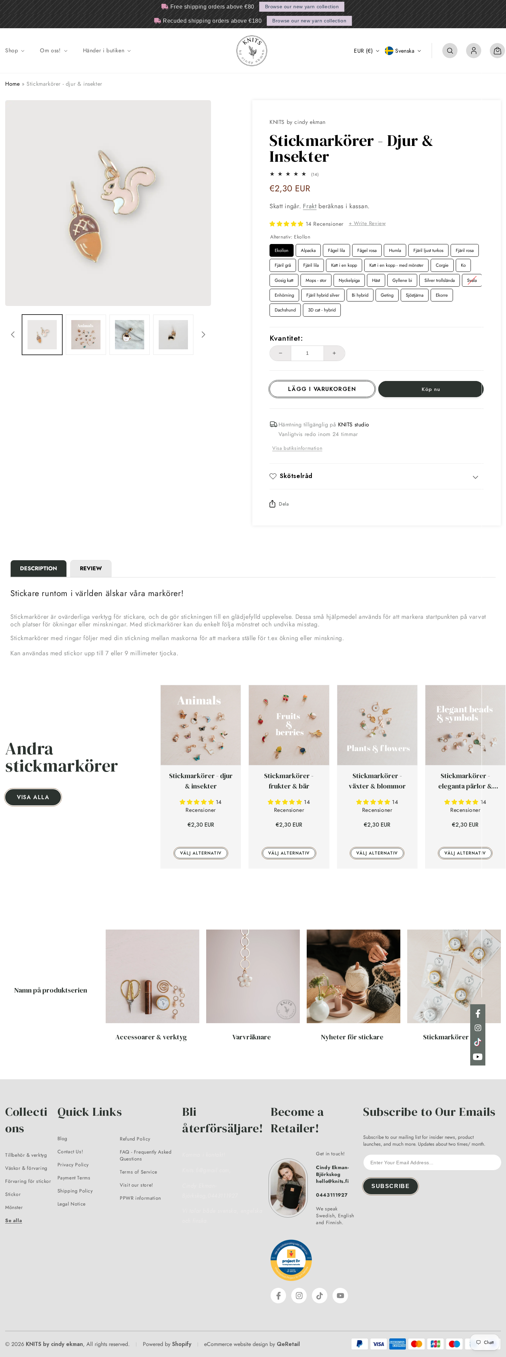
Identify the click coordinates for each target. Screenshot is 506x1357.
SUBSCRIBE (390, 1186)
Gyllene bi (402, 279)
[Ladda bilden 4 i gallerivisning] (173, 335)
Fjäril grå (283, 263)
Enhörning (284, 293)
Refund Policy (135, 1138)
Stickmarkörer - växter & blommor (377, 781)
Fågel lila (336, 249)
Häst (376, 279)
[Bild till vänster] (12, 334)
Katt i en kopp (344, 263)
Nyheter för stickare (352, 1037)
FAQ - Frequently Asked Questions (145, 1155)
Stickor (13, 1194)
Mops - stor (316, 279)
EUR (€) (363, 51)
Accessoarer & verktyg (151, 1037)
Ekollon (281, 249)
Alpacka (308, 249)
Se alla (13, 1220)
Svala (472, 279)
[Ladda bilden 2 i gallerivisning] (86, 335)
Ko (463, 263)
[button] (14, 51)
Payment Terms (74, 1177)
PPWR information (140, 1198)
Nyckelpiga (349, 279)
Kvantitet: (286, 337)
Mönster (14, 1207)
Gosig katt (284, 279)
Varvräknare (251, 1037)
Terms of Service (138, 1171)
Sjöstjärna (414, 293)
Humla (395, 249)
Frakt (310, 206)
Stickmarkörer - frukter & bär (289, 781)
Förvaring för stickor (28, 1181)
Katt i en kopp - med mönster (396, 263)
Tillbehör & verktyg (26, 1155)
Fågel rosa (367, 249)
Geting (387, 293)
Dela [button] (284, 503)
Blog (62, 1138)
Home (12, 84)
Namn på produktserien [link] (50, 990)
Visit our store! (136, 1184)
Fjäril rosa (464, 249)
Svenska (404, 51)
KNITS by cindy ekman (54, 1344)
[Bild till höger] (203, 334)
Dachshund (285, 308)
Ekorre (442, 293)
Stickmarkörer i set (453, 1037)
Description (38, 568)
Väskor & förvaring (26, 1168)
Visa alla (33, 797)
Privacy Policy (73, 1164)
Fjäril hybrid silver (323, 293)
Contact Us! (70, 1151)
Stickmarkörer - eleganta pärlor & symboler (465, 781)
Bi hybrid (360, 293)
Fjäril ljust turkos (428, 249)
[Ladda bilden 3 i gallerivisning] (129, 335)
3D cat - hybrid (322, 308)
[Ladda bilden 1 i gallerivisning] (42, 335)
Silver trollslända (439, 279)
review (91, 568)
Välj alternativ (201, 853)
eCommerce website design (236, 1344)
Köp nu (431, 389)
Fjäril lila (311, 263)
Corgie (442, 263)
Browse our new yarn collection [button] (302, 6)
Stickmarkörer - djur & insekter (201, 781)
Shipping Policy (75, 1190)
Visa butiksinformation (297, 448)
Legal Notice (71, 1203)
